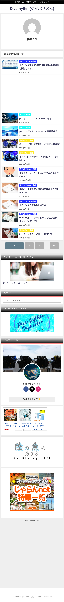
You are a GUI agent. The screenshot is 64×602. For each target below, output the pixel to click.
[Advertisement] (32, 94)
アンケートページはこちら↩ (16, 283)
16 (54, 245)
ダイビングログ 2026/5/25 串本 (35, 119)
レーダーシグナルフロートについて (35, 234)
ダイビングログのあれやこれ (32, 205)
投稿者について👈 (32, 399)
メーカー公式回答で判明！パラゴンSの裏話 (39, 144)
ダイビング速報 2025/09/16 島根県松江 (38, 131)
